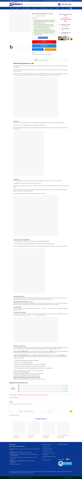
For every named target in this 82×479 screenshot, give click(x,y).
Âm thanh (51, 8)
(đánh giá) (39, 15)
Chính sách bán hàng (52, 0)
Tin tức (46, 0)
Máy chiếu (18, 8)
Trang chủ (12, 8)
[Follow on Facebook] (9, 0)
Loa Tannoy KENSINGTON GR (62, 435)
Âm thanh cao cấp (18, 10)
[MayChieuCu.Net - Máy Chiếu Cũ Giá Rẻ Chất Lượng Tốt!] (16, 4)
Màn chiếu (35, 8)
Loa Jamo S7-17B (16, 435)
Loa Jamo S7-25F (46, 435)
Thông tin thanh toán (42, 60)
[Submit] (59, 4)
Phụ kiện (57, 8)
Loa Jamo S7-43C (31, 435)
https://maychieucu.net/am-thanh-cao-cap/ (36, 379)
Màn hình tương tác (26, 8)
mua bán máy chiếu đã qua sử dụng (39, 355)
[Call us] (11, 0)
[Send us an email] (10, 0)
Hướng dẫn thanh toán (60, 0)
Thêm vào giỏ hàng (43, 37)
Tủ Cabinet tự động (43, 8)
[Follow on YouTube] (69, 459)
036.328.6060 (19, 460)
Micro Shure (28, 10)
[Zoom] (11, 43)
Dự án (62, 8)
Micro (24, 10)
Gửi (71, 411)
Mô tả (36, 60)
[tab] (36, 60)
